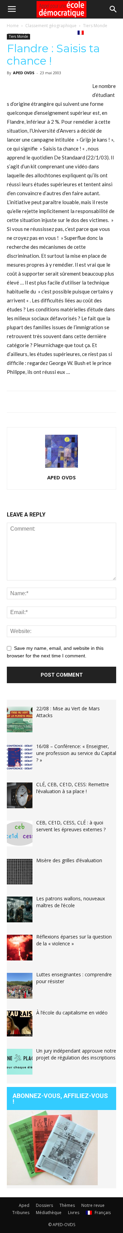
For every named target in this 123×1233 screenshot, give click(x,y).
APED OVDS (61, 477)
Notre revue (93, 1205)
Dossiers (44, 1205)
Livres (62, 32)
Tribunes (20, 1212)
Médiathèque (32, 32)
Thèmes (67, 1205)
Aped (24, 1205)
